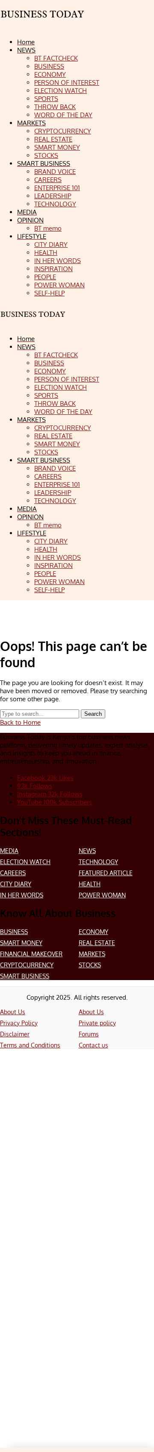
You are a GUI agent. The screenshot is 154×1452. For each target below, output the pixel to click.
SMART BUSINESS (24, 976)
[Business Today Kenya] (43, 23)
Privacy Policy (19, 1023)
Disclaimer (15, 1034)
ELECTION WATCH (25, 861)
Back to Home (20, 722)
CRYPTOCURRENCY (26, 965)
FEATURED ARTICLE (106, 872)
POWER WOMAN (102, 895)
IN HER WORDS (21, 895)
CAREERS (13, 872)
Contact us (93, 1045)
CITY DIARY (15, 884)
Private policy (97, 1023)
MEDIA (9, 850)
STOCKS (90, 965)
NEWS (87, 850)
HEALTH (90, 884)
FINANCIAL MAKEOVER (31, 953)
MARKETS (92, 953)
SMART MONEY (21, 942)
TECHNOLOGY (98, 861)
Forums (89, 1034)
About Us (12, 1011)
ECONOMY (93, 931)
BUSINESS (14, 931)
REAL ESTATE (97, 942)
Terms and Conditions (30, 1045)
